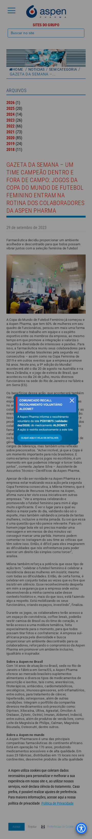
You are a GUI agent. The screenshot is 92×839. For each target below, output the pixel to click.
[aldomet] (46, 419)
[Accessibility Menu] (81, 828)
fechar (71, 400)
